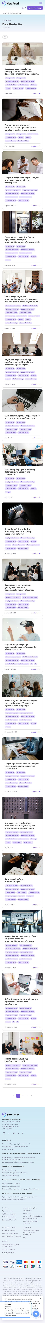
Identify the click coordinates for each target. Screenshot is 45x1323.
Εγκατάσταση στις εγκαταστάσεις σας (15, 1146)
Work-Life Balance (11, 1008)
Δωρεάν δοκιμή (35, 8)
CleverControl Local (8, 1149)
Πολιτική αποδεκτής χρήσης (11, 1236)
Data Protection (11, 84)
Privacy (33, 84)
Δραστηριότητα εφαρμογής (11, 1186)
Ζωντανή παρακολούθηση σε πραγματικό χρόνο (18, 1162)
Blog (9, 13)
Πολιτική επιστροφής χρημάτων (30, 1222)
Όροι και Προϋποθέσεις (10, 1233)
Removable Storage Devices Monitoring (14, 1173)
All (5, 37)
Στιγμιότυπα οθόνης (9, 1170)
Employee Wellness (11, 945)
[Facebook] (9, 1133)
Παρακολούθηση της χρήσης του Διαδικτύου (21, 1180)
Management (10, 78)
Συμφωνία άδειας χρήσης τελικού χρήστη (10, 1245)
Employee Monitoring (12, 81)
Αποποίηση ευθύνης (8, 1230)
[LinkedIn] (18, 1133)
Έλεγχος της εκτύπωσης (10, 1175)
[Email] (23, 1133)
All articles (7, 20)
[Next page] (31, 1096)
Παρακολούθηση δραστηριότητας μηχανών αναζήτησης (20, 1189)
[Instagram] (4, 1133)
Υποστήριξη (27, 1227)
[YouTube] (13, 1133)
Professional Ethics (12, 713)
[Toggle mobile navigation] (41, 3)
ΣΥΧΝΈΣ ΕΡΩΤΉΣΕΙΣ (9, 1227)
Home (4, 13)
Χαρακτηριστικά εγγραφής (13, 1166)
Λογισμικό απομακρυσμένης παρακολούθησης (22, 1153)
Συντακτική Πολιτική (9, 1220)
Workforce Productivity (13, 190)
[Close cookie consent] (40, 1298)
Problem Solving (18, 88)
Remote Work (17, 842)
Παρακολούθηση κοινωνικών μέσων (17, 1193)
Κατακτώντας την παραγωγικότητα (14, 1199)
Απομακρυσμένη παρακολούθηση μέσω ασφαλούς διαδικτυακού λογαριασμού (18, 1158)
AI (31, 664)
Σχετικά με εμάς (7, 1211)
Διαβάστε (34, 93)
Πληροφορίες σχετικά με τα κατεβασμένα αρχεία (32, 1217)
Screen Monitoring (11, 323)
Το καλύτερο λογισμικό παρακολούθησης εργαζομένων (31, 1232)
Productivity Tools (11, 197)
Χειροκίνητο (27, 1213)
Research (21, 896)
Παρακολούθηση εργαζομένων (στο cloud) (16, 1144)
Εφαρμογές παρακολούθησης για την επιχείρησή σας (19, 1197)
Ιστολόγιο (5, 1208)
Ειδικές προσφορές (8, 1252)
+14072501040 (7, 1129)
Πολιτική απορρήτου (9, 1217)
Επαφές (4, 1241)
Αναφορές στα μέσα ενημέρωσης (30, 1209)
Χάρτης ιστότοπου (8, 1249)
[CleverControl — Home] (20, 3)
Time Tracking (10, 316)
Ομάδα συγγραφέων (9, 1214)
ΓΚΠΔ (25, 1237)
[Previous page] (14, 1096)
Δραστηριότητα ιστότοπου (11, 1183)
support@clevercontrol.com (10, 1126)
